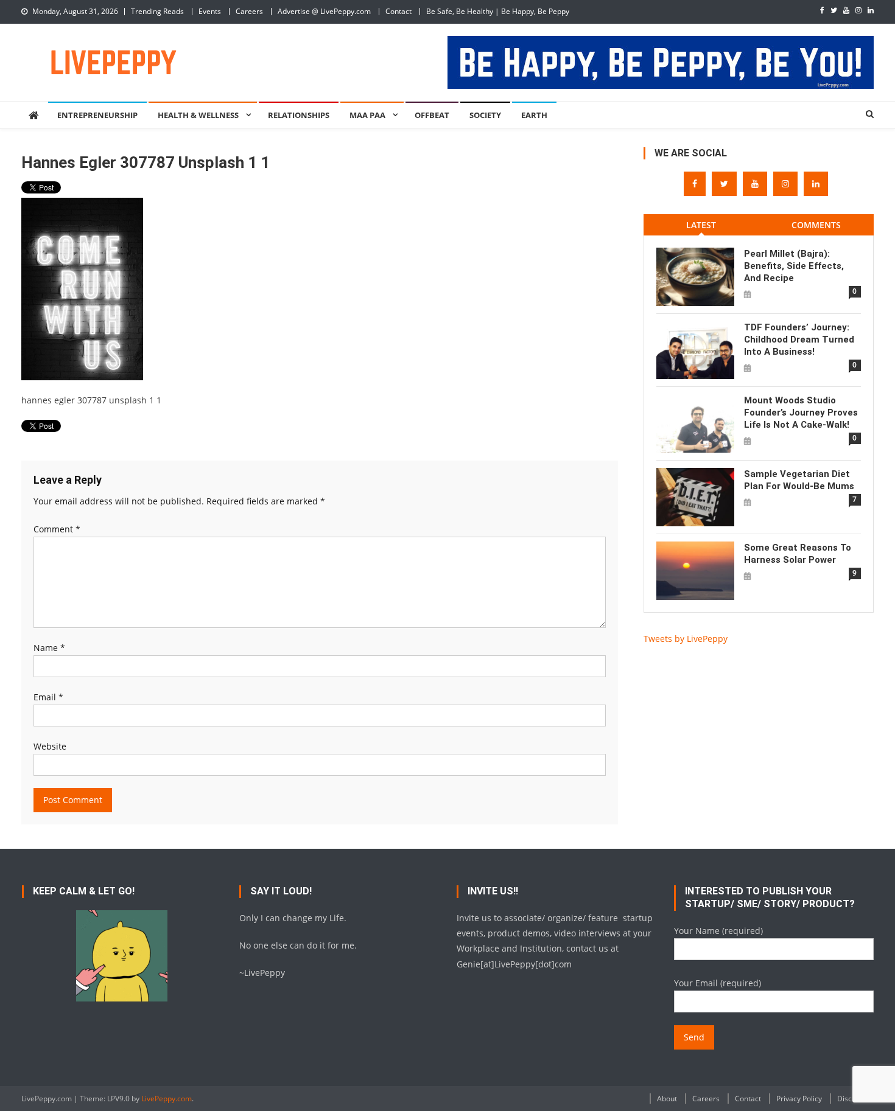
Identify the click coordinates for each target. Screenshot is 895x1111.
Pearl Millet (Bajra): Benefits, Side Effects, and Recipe (794, 266)
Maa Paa (367, 115)
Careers (249, 11)
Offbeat (432, 115)
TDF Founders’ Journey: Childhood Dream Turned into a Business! (799, 339)
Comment (56, 529)
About (667, 1098)
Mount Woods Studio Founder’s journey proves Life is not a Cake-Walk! (801, 412)
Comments (816, 225)
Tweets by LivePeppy (686, 638)
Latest (701, 225)
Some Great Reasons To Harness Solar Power (797, 553)
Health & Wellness (198, 115)
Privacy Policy (799, 1098)
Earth (534, 115)
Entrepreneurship (97, 115)
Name (49, 647)
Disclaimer (855, 1098)
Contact (398, 11)
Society (485, 115)
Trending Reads (157, 11)
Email (48, 697)
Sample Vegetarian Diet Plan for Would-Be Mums (799, 480)
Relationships (298, 115)
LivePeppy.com (166, 1098)
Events (209, 11)
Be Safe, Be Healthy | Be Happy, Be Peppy (497, 11)
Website (49, 746)
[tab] (701, 224)
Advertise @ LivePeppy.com (324, 11)
